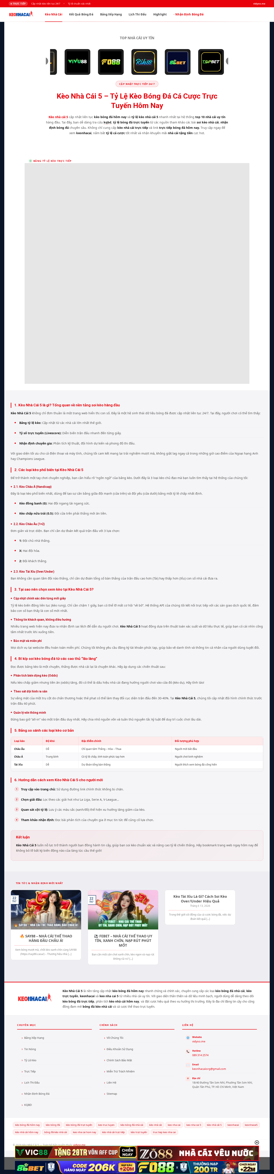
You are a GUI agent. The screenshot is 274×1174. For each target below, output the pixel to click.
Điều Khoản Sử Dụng (120, 1049)
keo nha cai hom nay (84, 1132)
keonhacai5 (251, 1124)
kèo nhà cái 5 (214, 1124)
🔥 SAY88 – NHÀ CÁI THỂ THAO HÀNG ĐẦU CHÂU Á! (46, 938)
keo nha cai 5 (193, 1124)
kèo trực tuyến (139, 1132)
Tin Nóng (30, 1049)
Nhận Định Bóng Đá (189, 14)
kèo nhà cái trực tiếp (113, 1132)
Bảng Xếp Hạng (111, 14)
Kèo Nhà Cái (53, 14)
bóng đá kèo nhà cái (55, 1132)
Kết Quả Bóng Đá (81, 14)
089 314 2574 (200, 1055)
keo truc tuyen (106, 1124)
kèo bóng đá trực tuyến (79, 1124)
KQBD (28, 1105)
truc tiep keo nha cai (164, 1132)
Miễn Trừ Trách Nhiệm (121, 1071)
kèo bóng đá (53, 1124)
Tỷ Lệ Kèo (30, 1060)
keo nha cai (174, 1124)
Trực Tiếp (30, 1071)
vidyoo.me (198, 1041)
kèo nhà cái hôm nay (26, 1132)
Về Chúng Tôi (115, 1038)
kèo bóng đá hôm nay (27, 1124)
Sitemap (112, 1094)
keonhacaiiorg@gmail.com (209, 1069)
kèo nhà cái (155, 1124)
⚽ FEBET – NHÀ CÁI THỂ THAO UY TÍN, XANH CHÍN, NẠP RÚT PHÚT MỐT (123, 941)
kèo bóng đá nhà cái (132, 1124)
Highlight (160, 14)
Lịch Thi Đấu (137, 14)
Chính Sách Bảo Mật (119, 1060)
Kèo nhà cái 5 (58, 117)
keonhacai (233, 1124)
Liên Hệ (111, 1082)
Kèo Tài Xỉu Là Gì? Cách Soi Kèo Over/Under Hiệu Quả (200, 898)
